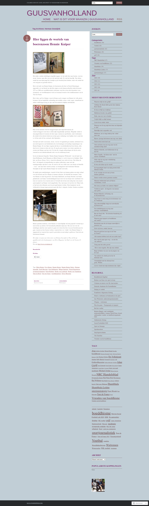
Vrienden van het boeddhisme (102, 339)
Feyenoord (107, 359)
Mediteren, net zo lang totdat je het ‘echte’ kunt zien (106, 134)
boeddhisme (96, 353)
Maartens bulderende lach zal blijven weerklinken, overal (104, 181)
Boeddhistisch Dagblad (100, 277)
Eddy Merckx (100, 359)
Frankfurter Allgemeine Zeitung (103, 293)
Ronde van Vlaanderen (74, 271)
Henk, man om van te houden (102, 116)
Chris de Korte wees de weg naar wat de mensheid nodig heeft (105, 145)
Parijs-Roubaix (50, 271)
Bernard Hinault (109, 351)
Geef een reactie (38, 283)
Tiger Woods (112, 391)
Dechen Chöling (103, 357)
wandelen (106, 441)
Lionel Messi (101, 368)
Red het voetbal (98, 308)
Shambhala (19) (98, 66)
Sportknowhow (98, 329)
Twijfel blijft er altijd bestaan (102, 119)
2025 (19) (97, 78)
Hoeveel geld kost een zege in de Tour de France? (105, 232)
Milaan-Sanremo (63, 269)
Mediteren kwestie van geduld (102, 113)
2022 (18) (97, 87)
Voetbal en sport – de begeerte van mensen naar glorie (106, 189)
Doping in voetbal (99, 289)
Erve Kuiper (48, 267)
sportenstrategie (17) (100, 73)
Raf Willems (96, 380)
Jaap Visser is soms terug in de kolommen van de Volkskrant (107, 199)
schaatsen (95, 429)
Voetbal (97, 440)
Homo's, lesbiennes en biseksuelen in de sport (107, 296)
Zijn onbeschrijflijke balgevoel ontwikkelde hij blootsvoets (106, 204)
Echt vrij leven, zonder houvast (103, 228)
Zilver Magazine (66, 274)
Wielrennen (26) (99, 52)
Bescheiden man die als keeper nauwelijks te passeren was (107, 224)
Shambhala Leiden (100, 387)
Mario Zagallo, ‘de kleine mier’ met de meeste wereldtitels (105, 155)
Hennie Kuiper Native (68, 267)
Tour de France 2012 (103, 436)
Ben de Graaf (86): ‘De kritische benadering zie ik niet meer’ (108, 214)
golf (116, 359)
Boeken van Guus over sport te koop (104, 280)
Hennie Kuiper (57, 267)
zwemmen (114, 448)
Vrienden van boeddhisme (106, 398)
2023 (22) (97, 84)
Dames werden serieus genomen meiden (105, 177)
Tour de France (46, 274)
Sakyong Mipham (101, 384)
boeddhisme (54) (99, 42)
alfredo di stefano (100, 351)
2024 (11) (97, 81)
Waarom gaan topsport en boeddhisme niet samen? (105, 219)
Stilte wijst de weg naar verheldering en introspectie (104, 160)
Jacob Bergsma (43, 269)
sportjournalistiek (103, 432)
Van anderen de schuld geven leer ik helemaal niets (104, 256)
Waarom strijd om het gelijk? (102, 102)
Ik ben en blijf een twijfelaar (102, 110)
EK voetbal (101, 420)
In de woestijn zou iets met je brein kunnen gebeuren (104, 173)
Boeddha (115, 351)
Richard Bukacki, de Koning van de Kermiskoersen (103, 194)
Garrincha (112, 359)
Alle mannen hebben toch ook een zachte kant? (107, 236)
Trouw (111, 394)
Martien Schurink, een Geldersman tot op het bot (106, 150)
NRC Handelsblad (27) (100, 60)
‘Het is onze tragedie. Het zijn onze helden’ (106, 248)
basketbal (100, 409)
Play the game (111, 426)
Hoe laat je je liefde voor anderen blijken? (106, 186)
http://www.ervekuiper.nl (45, 244)
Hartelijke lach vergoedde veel (103, 130)
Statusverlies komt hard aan (102, 142)
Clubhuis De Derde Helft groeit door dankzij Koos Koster (107, 106)
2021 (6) (96, 90)
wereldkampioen (56, 274)
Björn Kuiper (40, 267)
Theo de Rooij (37, 274)
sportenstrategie (99, 390)
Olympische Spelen (97, 378)
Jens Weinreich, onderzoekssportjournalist (106, 299)
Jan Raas (115, 362)
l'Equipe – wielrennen (100, 302)
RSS (119, 19)
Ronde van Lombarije (61, 271)
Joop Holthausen (53, 269)
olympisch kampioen (39, 271)
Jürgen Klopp (115, 365)
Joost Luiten (109, 365)
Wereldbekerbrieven (98, 445)
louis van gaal (113, 368)
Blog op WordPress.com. (35, 503)
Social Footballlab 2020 (101, 323)
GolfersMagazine (98, 362)
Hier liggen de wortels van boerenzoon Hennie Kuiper (52, 41)
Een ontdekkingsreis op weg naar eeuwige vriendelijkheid (103, 209)
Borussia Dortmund (105, 354)
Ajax (94, 350)
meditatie (95, 370)
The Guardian (98, 336)
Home (47, 19)
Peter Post (109, 378)
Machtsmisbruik (96, 424)
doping (94, 359)
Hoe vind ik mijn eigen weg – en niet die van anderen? (106, 240)
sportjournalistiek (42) (100, 49)
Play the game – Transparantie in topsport (106, 305)
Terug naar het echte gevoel (102, 244)
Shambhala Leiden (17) (101, 69)
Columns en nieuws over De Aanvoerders (106, 283)
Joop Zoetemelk (101, 365)
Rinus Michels (111, 380)
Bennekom (106, 409)
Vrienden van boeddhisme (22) (103, 63)
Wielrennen (62, 283)
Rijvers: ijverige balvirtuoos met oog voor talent (108, 138)
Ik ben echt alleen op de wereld (103, 164)
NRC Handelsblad (107, 374)
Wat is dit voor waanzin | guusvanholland (84, 19)
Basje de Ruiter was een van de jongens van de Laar (106, 252)
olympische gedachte (99, 426)
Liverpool (106, 368)
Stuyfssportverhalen (100, 332)
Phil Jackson (116, 378)
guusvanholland (62, 13)
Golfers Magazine (109, 362)
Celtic (111, 354)
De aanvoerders (114, 417)
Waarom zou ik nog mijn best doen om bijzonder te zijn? (108, 126)
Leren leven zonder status (101, 122)
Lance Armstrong (116, 421)
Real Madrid (105, 380)
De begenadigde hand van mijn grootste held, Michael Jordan (107, 168)
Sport (100, 429)
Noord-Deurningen (74, 269)
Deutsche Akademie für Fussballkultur (105, 286)
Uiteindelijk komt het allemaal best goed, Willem (104, 261)
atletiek (94, 409)
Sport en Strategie (99, 326)
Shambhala (113, 383)
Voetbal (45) (98, 46)
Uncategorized (115, 436)
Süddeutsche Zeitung (100, 320)
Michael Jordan (104, 370)
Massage (104, 424)
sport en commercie (109, 429)
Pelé (104, 378)
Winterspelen (96, 448)
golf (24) (97, 55)
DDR (97, 357)
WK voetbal (105, 448)
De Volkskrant (114, 356)
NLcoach (94, 375)
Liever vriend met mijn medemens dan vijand (107, 266)
